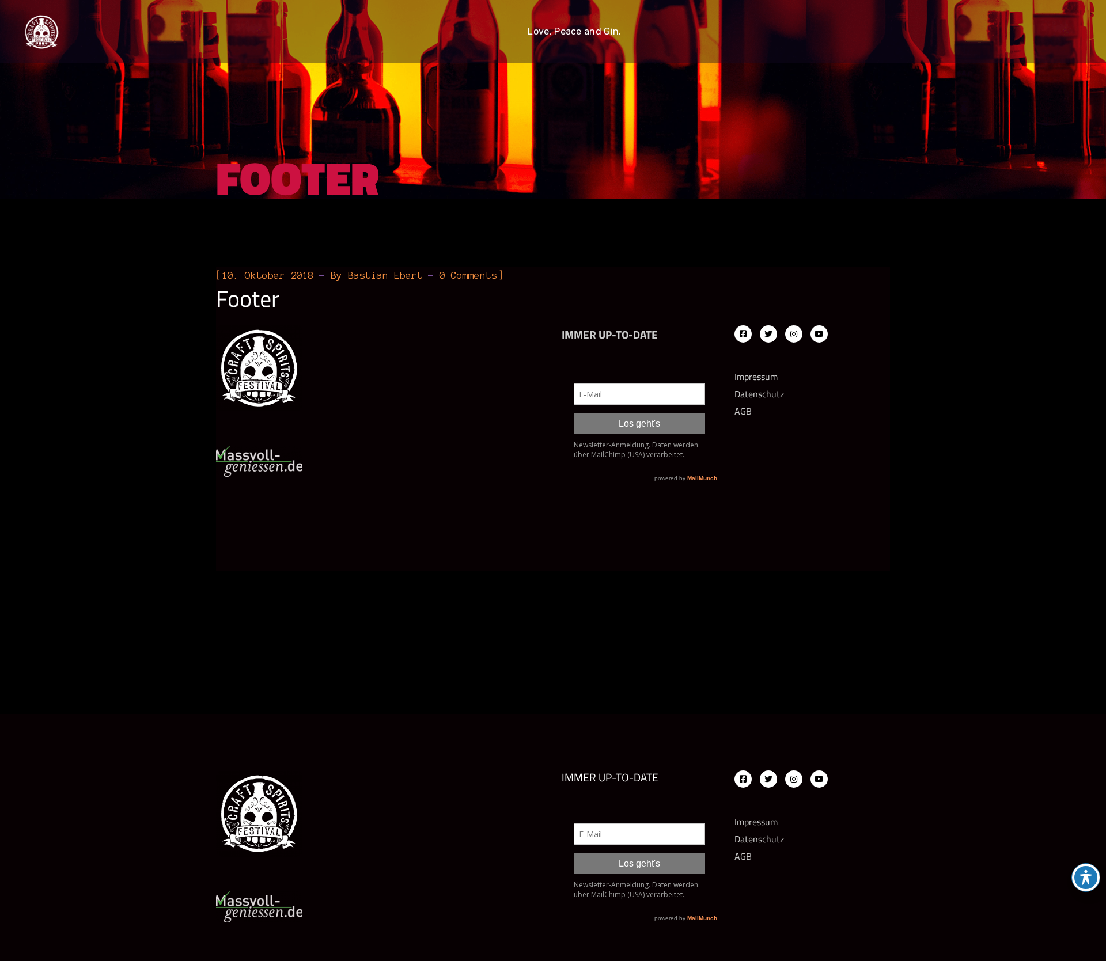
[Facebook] (743, 334)
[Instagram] (793, 334)
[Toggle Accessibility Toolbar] (1086, 877)
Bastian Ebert (385, 275)
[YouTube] (819, 334)
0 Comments (468, 275)
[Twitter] (768, 334)
